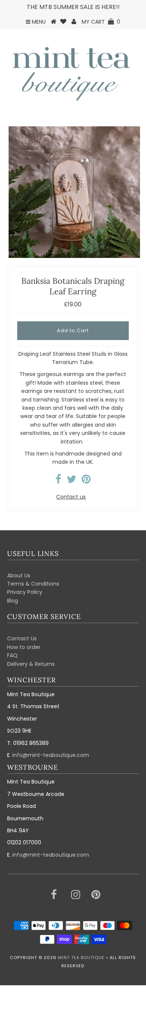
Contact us (71, 497)
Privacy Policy (24, 592)
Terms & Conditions (33, 583)
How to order (23, 647)
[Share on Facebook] (58, 481)
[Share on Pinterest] (86, 481)
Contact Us (22, 638)
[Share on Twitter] (71, 481)
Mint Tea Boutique (81, 958)
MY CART (101, 21)
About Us (18, 575)
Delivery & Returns (31, 664)
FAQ (12, 655)
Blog (12, 600)
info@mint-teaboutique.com (50, 755)
